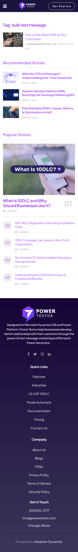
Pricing (39, 419)
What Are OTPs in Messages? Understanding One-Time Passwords (47, 75)
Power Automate (39, 402)
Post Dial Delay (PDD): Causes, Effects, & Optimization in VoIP (48, 110)
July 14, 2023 (66, 44)
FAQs (39, 466)
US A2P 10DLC (39, 394)
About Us (39, 450)
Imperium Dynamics (48, 541)
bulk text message (30, 18)
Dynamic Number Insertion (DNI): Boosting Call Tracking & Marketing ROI (48, 93)
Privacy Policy (39, 475)
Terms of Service (39, 483)
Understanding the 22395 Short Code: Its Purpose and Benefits (40, 277)
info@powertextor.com (42, 44)
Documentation (39, 411)
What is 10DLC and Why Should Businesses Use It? (27, 203)
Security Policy (39, 492)
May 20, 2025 (30, 117)
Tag (15, 18)
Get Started (61, 6)
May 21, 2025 (30, 83)
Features (39, 376)
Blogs (39, 458)
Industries (39, 385)
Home (6, 18)
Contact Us (39, 428)
